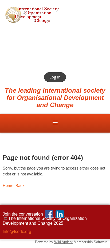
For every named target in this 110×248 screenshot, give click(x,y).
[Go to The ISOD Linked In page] (60, 214)
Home (8, 185)
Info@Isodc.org (17, 231)
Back (20, 185)
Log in (55, 77)
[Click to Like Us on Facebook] (49, 214)
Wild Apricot (63, 242)
